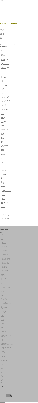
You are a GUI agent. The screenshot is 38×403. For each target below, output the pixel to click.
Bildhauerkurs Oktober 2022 (4, 267)
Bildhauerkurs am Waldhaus (3, 255)
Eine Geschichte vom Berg (3, 68)
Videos (1, 7)
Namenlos (2, 339)
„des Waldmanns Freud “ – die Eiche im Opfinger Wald (6, 235)
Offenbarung (2, 183)
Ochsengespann (2, 182)
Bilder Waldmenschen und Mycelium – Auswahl (5, 254)
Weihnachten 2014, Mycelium (4, 214)
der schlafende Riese (4, 194)
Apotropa (2, 247)
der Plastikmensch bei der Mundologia (4, 129)
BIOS (1, 271)
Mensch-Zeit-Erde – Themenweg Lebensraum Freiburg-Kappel (7, 54)
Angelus (2, 81)
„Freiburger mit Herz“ (3, 50)
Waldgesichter (3, 356)
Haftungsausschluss (3, 319)
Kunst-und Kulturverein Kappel (4, 70)
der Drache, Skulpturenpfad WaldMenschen (6, 191)
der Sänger (3, 193)
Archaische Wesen (3, 58)
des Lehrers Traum (3, 136)
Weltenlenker (3, 153)
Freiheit (3, 198)
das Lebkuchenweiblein (3, 275)
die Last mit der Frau (3, 141)
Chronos (2, 112)
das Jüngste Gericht (3, 274)
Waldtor (2, 368)
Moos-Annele (2, 179)
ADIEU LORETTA (3, 49)
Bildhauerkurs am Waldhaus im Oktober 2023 (5, 258)
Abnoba (2, 238)
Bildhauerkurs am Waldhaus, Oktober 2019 (5, 263)
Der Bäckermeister (3, 117)
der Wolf (2, 295)
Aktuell (2, 80)
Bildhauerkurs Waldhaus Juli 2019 (4, 108)
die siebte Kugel (2, 150)
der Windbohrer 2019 (3, 294)
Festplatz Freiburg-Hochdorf (4, 312)
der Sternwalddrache (3, 291)
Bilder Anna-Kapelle (4, 84)
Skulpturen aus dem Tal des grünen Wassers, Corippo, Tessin (7, 59)
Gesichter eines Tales (3, 157)
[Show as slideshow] (2, 40)
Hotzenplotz (2, 326)
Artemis (2, 89)
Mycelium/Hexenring (3, 60)
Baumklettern (2, 93)
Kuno (1, 330)
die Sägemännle (2, 148)
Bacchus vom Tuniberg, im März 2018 (4, 250)
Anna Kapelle (2, 63)
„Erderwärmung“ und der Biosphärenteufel (5, 76)
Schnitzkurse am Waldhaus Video (4, 187)
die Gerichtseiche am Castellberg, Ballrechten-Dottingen (6, 56)
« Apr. (0, 393)
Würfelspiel (2, 219)
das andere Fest (2, 114)
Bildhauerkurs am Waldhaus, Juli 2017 (4, 101)
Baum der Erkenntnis (3, 251)
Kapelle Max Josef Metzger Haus (4, 170)
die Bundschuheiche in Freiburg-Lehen (5, 62)
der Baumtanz (3, 190)
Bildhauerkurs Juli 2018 (3, 105)
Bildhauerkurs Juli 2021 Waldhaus (4, 106)
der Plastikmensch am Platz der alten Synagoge (5, 128)
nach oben (1, 44)
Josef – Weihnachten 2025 (3, 169)
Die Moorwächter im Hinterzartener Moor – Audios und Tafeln (7, 302)
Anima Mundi (2, 241)
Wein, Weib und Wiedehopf (3, 371)
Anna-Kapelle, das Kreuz (4, 246)
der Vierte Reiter (3, 195)
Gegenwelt (2, 315)
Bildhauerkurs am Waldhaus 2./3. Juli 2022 (5, 96)
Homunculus (2, 166)
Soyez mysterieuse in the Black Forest (4, 66)
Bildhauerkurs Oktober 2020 (4, 266)
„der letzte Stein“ (2, 234)
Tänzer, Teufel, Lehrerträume (4, 360)
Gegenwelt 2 (2, 316)
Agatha (2, 239)
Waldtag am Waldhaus (3, 367)
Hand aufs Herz (2, 320)
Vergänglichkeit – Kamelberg (4, 209)
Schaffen (2, 185)
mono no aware (2, 178)
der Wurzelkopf (3, 352)
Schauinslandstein (3, 186)
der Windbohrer (2, 134)
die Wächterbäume (3, 310)
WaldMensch (2, 211)
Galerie (2, 5)
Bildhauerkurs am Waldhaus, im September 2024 (5, 100)
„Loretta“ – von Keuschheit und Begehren (5, 77)
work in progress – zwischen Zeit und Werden (5, 217)
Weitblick (2, 372)
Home (1, 2)
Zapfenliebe (2, 221)
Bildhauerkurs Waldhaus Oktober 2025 (5, 110)
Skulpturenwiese (2, 201)
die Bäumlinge (2, 137)
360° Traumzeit (2, 237)
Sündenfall (2, 203)
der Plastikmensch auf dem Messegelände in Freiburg (7, 287)
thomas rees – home (3, 207)
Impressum (2, 327)
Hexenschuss (2, 324)
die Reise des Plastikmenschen (4, 307)
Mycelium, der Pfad (4, 323)
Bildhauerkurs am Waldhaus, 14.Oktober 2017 (5, 259)
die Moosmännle (2, 146)
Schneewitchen (3, 199)
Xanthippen (2, 375)
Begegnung (2, 253)
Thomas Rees (2, 206)
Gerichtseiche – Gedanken (4, 299)
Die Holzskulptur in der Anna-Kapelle (6, 85)
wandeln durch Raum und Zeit (4, 213)
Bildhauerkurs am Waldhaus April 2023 (5, 97)
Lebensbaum (2, 173)
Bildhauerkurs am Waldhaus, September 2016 (5, 104)
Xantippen (2, 376)
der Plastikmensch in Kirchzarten (4, 130)
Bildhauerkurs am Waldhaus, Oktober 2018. (5, 262)
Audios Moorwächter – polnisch (4, 249)
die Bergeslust (2, 138)
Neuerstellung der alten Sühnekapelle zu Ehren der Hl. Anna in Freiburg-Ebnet (9, 245)
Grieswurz (2, 158)
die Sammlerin (2, 149)
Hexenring (2, 162)
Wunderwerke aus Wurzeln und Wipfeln (5, 67)
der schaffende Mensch (3, 290)
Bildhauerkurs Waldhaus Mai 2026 (4, 109)
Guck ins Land (2, 318)
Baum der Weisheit (3, 92)
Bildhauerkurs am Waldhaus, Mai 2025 (5, 102)
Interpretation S (3, 282)
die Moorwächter (2, 142)
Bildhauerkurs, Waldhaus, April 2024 (4, 270)
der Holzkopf (3, 348)
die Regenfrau (2, 306)
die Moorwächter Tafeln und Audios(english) (6, 144)
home (14, 44)
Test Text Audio (2, 205)
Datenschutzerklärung (3, 116)
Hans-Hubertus (2, 161)
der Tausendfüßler (3, 132)
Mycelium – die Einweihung (5, 322)
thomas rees (2, 3)
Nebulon (2, 181)
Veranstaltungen (2, 6)
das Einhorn (3, 189)
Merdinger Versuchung (3, 177)
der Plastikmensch (3, 55)
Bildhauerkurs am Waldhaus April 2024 (5, 257)
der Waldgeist (2, 133)
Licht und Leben (2, 334)
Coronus (2, 113)
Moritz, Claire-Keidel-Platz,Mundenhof (5, 64)
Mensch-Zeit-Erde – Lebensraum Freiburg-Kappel (6, 335)
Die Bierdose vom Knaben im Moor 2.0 (6, 121)
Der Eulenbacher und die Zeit (4, 278)
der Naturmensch (2, 125)
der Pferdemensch (3, 126)
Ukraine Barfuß (2, 364)
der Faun (2, 279)
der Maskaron (2, 124)
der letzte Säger (2, 122)
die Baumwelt (3, 197)
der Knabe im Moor (3, 120)
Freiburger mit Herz (3, 154)
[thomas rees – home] (2, 0)
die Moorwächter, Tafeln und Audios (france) (6, 145)
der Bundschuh (2, 118)
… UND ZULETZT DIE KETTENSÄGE (5, 233)
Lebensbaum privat (4, 174)
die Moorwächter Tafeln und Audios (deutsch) (6, 303)
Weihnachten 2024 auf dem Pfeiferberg (5, 215)
